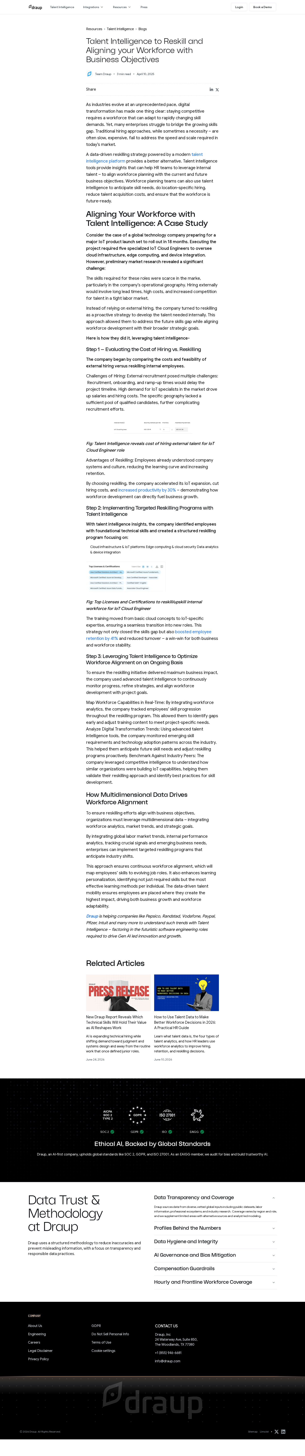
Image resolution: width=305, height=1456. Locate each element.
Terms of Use (101, 1342)
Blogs (142, 29)
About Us (35, 1326)
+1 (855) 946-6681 (168, 1353)
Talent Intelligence (120, 29)
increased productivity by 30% (147, 490)
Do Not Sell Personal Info (110, 1334)
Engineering (37, 1334)
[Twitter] (276, 1432)
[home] (35, 7)
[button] (93, 7)
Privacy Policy (38, 1359)
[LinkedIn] (283, 1432)
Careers (34, 1342)
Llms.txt (264, 1431)
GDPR (96, 1326)
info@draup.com (167, 1361)
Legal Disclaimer (40, 1351)
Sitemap (252, 1431)
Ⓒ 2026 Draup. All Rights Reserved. (40, 1431)
